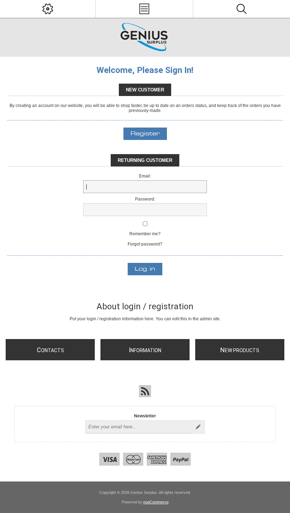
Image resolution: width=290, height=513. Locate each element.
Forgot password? (145, 244)
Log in (145, 269)
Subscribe (198, 427)
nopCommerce (156, 502)
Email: (145, 176)
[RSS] (145, 391)
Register (145, 133)
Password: (145, 199)
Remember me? (145, 233)
